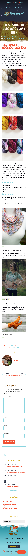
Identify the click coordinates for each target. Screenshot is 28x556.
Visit (13, 538)
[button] (14, 18)
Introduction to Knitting (13, 486)
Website (6, 433)
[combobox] (10, 455)
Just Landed (6, 38)
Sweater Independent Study (13, 477)
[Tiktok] (12, 7)
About (7, 538)
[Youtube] (18, 7)
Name (5, 417)
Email (5, 425)
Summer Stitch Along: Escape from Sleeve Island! (14, 467)
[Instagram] (9, 7)
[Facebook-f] (15, 7)
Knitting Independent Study (13, 482)
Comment (7, 397)
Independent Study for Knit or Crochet (16, 472)
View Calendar (13, 490)
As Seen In (20, 538)
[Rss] (21, 7)
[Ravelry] (6, 7)
